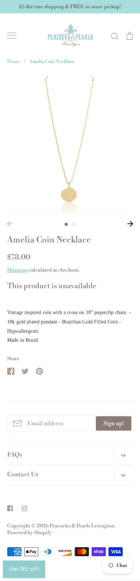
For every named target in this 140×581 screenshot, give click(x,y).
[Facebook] (10, 508)
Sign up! (113, 423)
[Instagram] (24, 508)
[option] (70, 145)
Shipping (17, 270)
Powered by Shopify (29, 533)
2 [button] (73, 224)
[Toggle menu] (11, 35)
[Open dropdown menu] (123, 455)
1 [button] (66, 224)
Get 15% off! (24, 569)
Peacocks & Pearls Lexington (82, 526)
